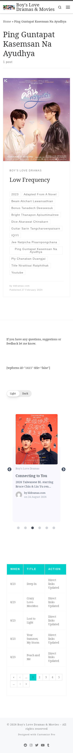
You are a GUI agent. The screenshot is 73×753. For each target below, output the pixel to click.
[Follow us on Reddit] (25, 745)
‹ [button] (19, 677)
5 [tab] (47, 528)
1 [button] (33, 677)
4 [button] (52, 677)
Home (7, 21)
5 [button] (59, 677)
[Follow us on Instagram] (31, 745)
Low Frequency (30, 179)
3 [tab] (32, 528)
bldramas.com (21, 286)
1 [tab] (18, 528)
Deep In (32, 584)
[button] (19, 393)
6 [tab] (54, 528)
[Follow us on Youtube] (43, 745)
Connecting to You (36, 439)
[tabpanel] (37, 469)
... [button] (26, 677)
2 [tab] (25, 528)
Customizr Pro (46, 734)
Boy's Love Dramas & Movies (38, 724)
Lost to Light (31, 620)
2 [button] (39, 677)
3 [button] (46, 677)
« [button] (13, 677)
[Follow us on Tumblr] (48, 745)
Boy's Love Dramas (27, 468)
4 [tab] (40, 528)
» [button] (26, 684)
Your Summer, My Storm (33, 638)
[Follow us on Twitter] (36, 745)
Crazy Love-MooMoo (32, 602)
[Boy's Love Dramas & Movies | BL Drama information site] (9, 7)
